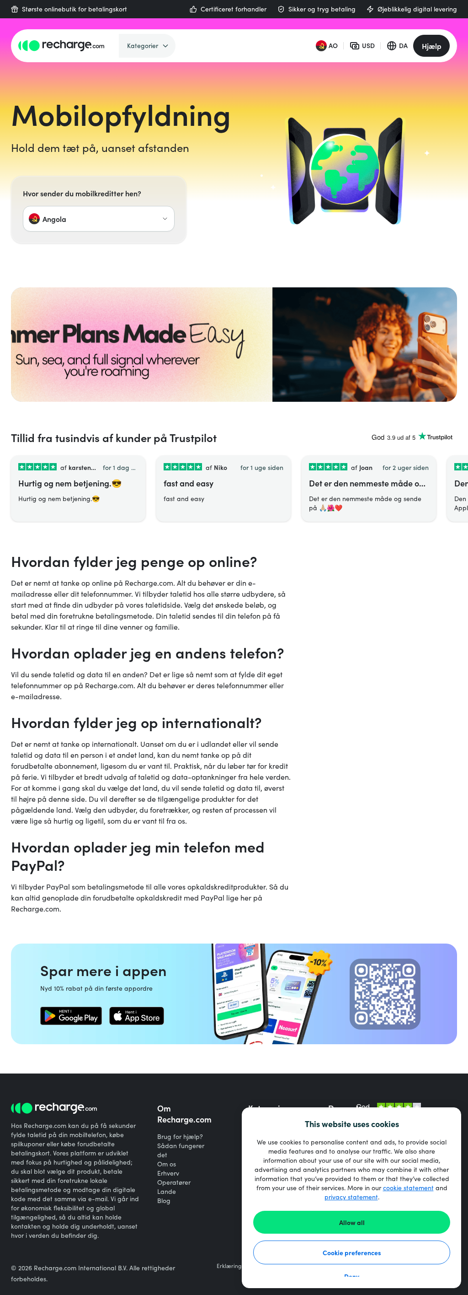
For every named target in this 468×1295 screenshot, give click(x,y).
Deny (351, 1276)
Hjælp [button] (431, 46)
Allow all (352, 1222)
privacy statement (351, 1196)
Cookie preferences (352, 1252)
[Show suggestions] (165, 218)
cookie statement (408, 1187)
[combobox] (99, 218)
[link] (71, 1016)
